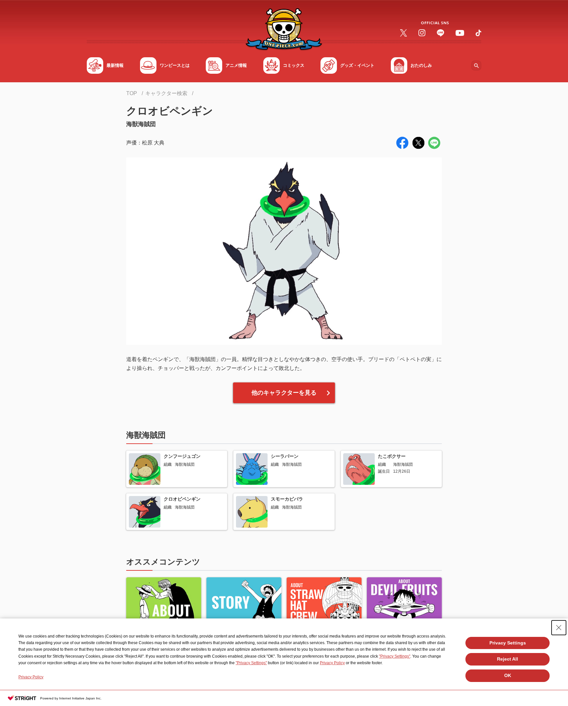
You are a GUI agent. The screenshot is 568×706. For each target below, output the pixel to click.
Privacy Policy (332, 663)
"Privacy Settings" (394, 656)
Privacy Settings (507, 642)
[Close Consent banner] (559, 627)
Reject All (507, 659)
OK (507, 675)
